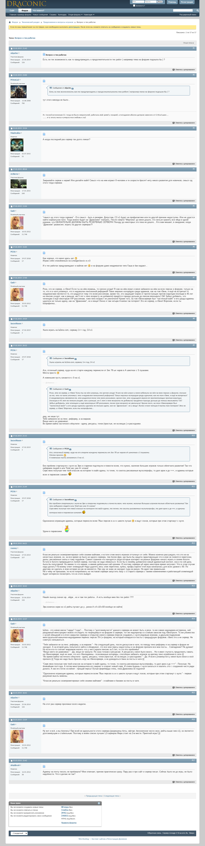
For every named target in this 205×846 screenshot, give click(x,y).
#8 (194, 319)
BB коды (65, 807)
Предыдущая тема (94, 796)
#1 (194, 48)
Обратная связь (154, 833)
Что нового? (38, 10)
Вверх (191, 833)
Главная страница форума (20, 15)
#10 (193, 436)
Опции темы (187, 43)
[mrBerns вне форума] (19, 184)
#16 (193, 720)
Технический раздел (31, 22)
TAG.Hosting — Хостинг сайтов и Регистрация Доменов (102, 839)
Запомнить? (140, 6)
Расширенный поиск (188, 15)
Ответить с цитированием (185, 70)
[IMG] (63, 813)
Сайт (12, 10)
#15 (193, 693)
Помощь (172, 2)
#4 (194, 169)
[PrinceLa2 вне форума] (19, 92)
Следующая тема (111, 796)
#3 (194, 128)
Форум (25, 10)
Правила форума (68, 823)
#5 (194, 206)
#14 (193, 619)
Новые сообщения (40, 15)
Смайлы (65, 810)
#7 (194, 278)
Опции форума (74, 15)
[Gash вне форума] (17, 223)
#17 (193, 760)
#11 (193, 487)
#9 (194, 345)
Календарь (62, 15)
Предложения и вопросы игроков (58, 22)
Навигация (88, 15)
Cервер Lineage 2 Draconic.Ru (175, 833)
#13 (193, 586)
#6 (194, 247)
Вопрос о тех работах (25, 38)
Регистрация (187, 2)
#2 (194, 75)
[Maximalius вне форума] (17, 145)
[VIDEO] (64, 816)
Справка (52, 15)
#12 (193, 543)
